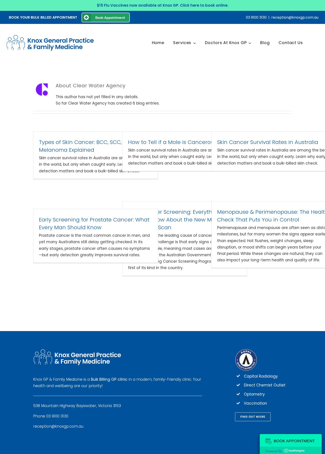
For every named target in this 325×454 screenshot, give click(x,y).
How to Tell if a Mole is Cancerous (172, 142)
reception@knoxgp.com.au (294, 17)
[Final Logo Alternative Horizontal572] (51, 36)
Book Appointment (110, 17)
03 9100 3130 (256, 17)
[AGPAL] (246, 350)
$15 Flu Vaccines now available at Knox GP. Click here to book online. (162, 5)
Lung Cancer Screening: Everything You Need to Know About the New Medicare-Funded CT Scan (181, 219)
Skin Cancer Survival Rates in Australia (267, 142)
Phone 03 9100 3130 (50, 416)
